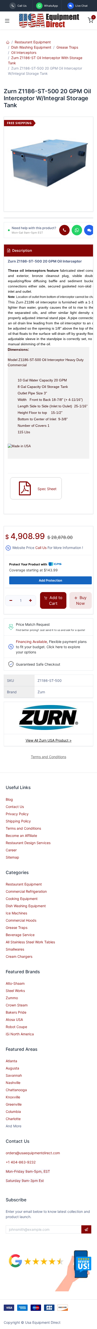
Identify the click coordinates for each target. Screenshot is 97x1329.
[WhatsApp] (77, 230)
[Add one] (30, 600)
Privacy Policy (17, 814)
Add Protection (50, 580)
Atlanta (11, 1061)
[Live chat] (89, 230)
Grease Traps (67, 47)
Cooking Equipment (22, 898)
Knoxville (13, 1097)
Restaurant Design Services (28, 843)
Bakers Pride (16, 1012)
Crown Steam (17, 1005)
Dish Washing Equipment (31, 47)
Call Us (41, 547)
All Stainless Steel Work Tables (30, 942)
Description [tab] (21, 250)
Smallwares (15, 949)
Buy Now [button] (81, 600)
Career (11, 850)
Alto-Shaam (15, 983)
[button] (86, 1229)
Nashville (13, 1082)
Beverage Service (20, 935)
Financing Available (31, 641)
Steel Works (15, 990)
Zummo (12, 998)
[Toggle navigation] (7, 20)
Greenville (14, 1104)
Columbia (13, 1111)
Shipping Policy (18, 821)
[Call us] (64, 230)
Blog (9, 799)
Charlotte (13, 1119)
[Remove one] (10, 600)
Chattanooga (16, 1090)
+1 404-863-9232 (21, 1162)
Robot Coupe (16, 1027)
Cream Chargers (19, 956)
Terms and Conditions (23, 828)
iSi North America (20, 1034)
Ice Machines (16, 913)
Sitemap (12, 857)
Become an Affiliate (21, 835)
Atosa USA (14, 1019)
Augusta (12, 1068)
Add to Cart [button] (55, 600)
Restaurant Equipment (33, 42)
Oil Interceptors (23, 52)
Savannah (14, 1075)
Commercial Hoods (21, 920)
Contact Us (15, 806)
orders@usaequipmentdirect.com (33, 1153)
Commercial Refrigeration (26, 891)
